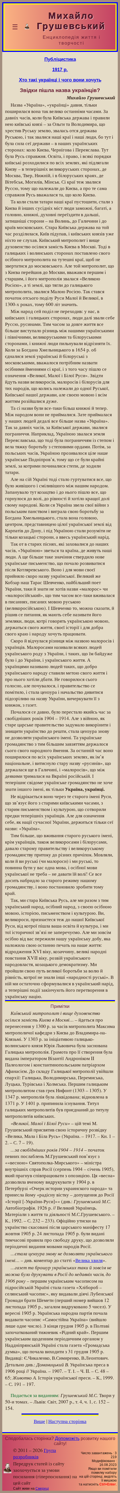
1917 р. (60, 69)
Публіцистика (60, 59)
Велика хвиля (89, 1260)
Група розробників (34, 1453)
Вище (39, 1421)
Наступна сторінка (67, 1421)
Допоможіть (67, 1438)
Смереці (42, 1488)
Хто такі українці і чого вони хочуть (60, 80)
